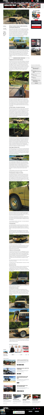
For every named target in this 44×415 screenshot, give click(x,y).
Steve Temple (24, 403)
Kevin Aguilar (18, 381)
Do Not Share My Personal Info (21, 409)
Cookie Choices (36, 411)
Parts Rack (5, 394)
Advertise (12, 409)
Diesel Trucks (34, 394)
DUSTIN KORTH (5, 29)
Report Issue (30, 411)
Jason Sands (18, 372)
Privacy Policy (9, 409)
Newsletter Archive (28, 409)
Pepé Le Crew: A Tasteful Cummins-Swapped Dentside (5, 355)
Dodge (17, 373)
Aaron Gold (33, 403)
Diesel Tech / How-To (25, 394)
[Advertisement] (36, 150)
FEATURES (20, 373)
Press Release (33, 409)
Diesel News (14, 394)
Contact (16, 409)
